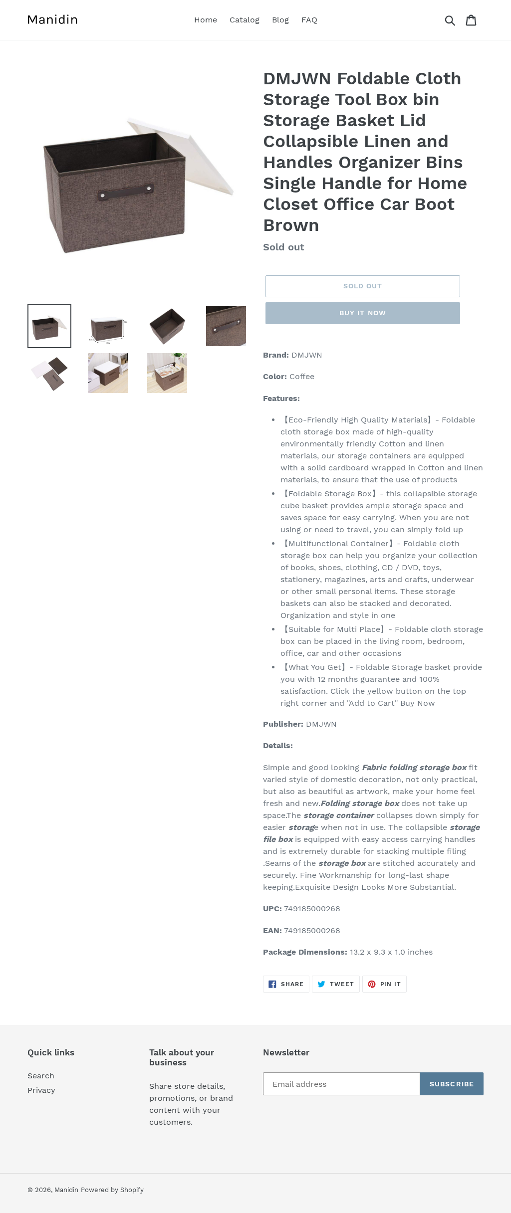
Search (40, 1075)
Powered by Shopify (112, 1190)
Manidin (66, 1190)
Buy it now (362, 313)
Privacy (41, 1090)
